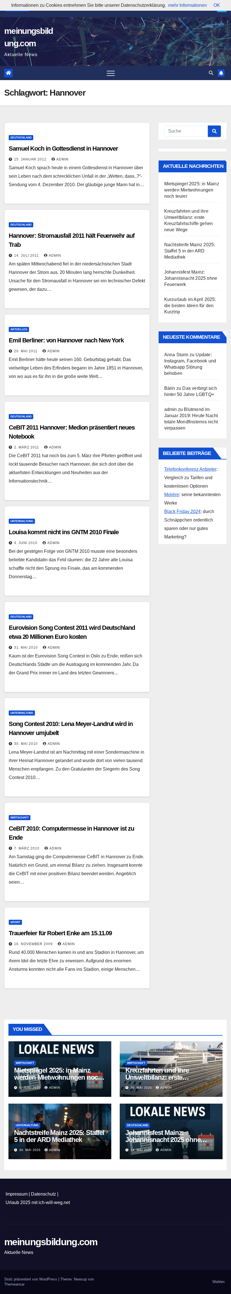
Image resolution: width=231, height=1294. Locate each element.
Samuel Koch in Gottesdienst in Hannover (63, 148)
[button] (211, 73)
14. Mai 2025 (141, 1150)
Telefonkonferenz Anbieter (190, 469)
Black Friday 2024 (182, 511)
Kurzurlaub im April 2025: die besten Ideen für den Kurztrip (190, 305)
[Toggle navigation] (110, 73)
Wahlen (218, 1282)
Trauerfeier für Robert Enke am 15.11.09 (60, 933)
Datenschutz (43, 1194)
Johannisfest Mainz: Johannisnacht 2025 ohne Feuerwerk (190, 278)
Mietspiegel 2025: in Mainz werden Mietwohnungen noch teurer (191, 190)
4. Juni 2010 (26, 543)
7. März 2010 (27, 848)
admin (62, 159)
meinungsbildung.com (50, 1241)
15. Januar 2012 (31, 159)
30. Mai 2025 (141, 1087)
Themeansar (14, 1284)
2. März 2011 (27, 447)
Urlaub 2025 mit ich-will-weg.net (38, 1202)
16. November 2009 (34, 944)
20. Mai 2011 (26, 351)
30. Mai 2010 (26, 744)
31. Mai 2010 (26, 648)
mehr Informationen (187, 5)
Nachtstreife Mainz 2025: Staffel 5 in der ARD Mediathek (189, 250)
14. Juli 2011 (27, 256)
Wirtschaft (19, 817)
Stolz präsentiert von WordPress (31, 1279)
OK (217, 5)
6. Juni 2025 (30, 1087)
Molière (171, 494)
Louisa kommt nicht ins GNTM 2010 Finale (64, 532)
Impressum (17, 1194)
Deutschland (21, 137)
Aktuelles (18, 329)
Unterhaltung (21, 521)
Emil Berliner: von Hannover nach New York (66, 340)
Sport (15, 922)
